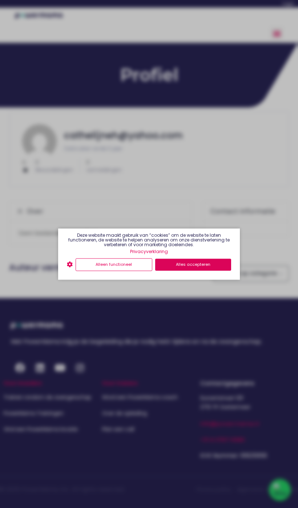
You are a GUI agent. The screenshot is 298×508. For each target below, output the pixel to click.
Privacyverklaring (149, 251)
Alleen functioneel (114, 265)
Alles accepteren (193, 265)
